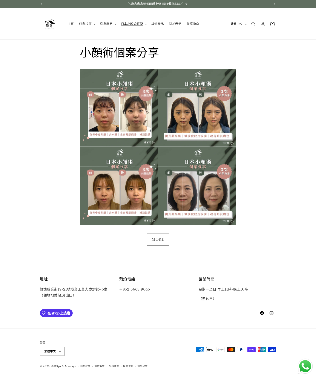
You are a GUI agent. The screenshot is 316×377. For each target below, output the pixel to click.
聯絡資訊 (128, 366)
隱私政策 (85, 366)
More (158, 239)
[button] (87, 23)
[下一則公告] (274, 4)
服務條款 (114, 366)
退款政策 (100, 366)
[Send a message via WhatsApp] (305, 366)
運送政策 (143, 366)
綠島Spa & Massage (63, 366)
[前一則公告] (41, 4)
